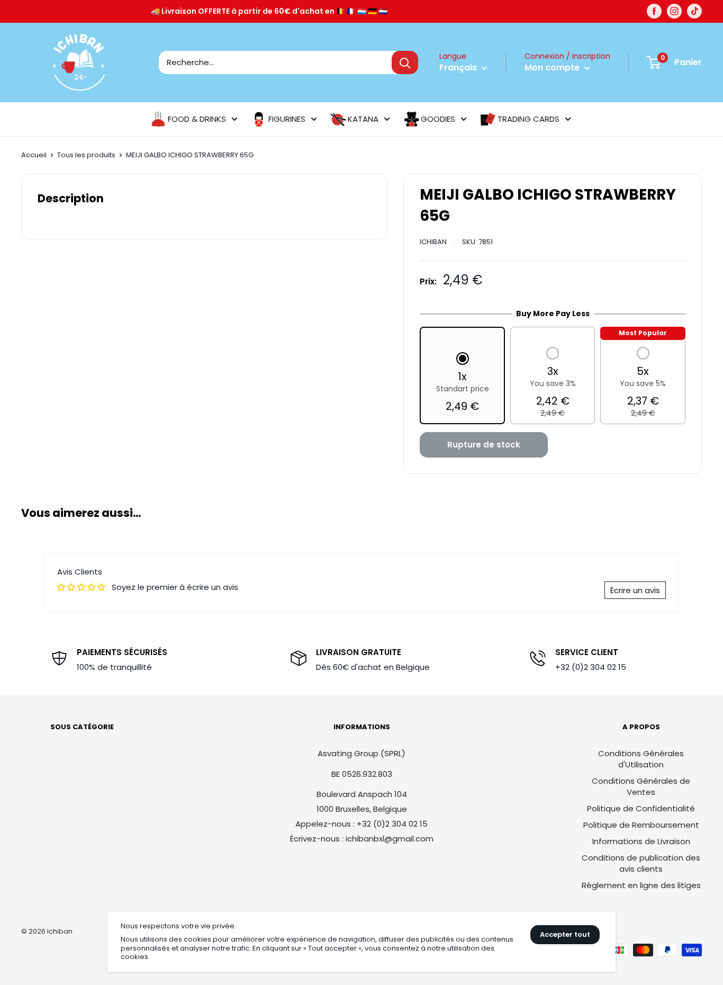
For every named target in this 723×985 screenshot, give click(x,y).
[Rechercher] (405, 62)
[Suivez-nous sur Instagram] (674, 11)
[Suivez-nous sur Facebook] (654, 11)
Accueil (34, 155)
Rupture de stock (483, 444)
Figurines (286, 118)
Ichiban (433, 242)
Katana (363, 118)
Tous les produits (86, 155)
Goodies (438, 118)
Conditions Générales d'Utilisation (641, 759)
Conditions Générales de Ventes (641, 786)
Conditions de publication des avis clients (641, 863)
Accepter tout (565, 934)
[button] (462, 383)
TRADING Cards (528, 118)
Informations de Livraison (641, 841)
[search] (275, 62)
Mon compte (553, 67)
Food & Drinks (197, 118)
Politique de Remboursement (641, 824)
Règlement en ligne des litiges (641, 885)
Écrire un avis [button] (635, 590)
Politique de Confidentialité (641, 808)
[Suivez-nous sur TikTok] (694, 11)
